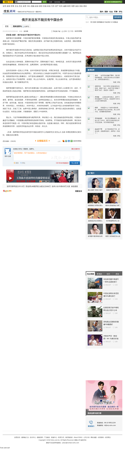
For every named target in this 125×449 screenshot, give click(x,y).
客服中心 (54, 437)
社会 (111, 12)
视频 (32, 6)
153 (116, 285)
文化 (16, 6)
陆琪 (96, 107)
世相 (45, 6)
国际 (106, 12)
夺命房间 (107, 22)
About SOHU (78, 437)
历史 (20, 6)
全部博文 (108, 437)
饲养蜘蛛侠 (100, 22)
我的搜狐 (57, 2)
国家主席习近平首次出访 (26, 12)
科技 (49, 6)
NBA (28, 6)
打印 (65, 31)
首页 (4, 6)
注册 (50, 2)
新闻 (8, 6)
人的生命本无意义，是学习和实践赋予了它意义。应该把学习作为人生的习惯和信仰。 (107, 99)
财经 (40, 6)
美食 (81, 6)
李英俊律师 (98, 118)
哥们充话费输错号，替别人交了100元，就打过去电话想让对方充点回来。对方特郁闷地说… (107, 120)
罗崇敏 (97, 97)
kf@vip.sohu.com (110, 425)
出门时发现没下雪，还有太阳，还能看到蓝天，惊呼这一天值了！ (107, 131)
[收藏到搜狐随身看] (72, 141)
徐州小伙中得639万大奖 (61, 186)
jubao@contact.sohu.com (70, 443)
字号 (71, 31)
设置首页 (17, 437)
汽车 (53, 6)
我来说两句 (21, 26)
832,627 (108, 285)
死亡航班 (93, 22)
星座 (85, 6)
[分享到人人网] (69, 141)
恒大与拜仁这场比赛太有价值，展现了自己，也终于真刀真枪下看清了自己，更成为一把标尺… (107, 88)
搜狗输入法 (25, 437)
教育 (69, 6)
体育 (24, 6)
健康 (65, 6)
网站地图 (94, 437)
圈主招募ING (76, 149)
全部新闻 (101, 437)
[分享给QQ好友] (66, 141)
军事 (12, 6)
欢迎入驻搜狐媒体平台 (114, 2)
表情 (17, 163)
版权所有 (83, 440)
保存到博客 (78, 31)
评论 (120, 12)
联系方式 (61, 437)
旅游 (77, 6)
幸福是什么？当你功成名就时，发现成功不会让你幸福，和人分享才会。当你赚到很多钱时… (107, 109)
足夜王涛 (98, 86)
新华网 (26, 31)
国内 (101, 12)
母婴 (73, 6)
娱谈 (36, 6)
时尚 (61, 6)
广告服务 (47, 437)
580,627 (108, 313)
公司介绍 (86, 437)
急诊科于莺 (98, 129)
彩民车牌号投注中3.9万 (16, 186)
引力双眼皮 (114, 22)
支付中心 (33, 437)
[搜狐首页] (8, 2)
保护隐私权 (69, 437)
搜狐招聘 (40, 437)
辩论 (23, 163)
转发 (114, 82)
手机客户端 (56, 31)
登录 (6, 156)
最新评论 (39, 12)
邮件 (63, 2)
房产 (57, 6)
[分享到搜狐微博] (63, 141)
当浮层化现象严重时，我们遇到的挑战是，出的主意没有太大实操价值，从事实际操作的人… (107, 77)
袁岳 (96, 75)
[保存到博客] (77, 141)
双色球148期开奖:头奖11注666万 (38, 186)
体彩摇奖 (74, 186)
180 (116, 313)
